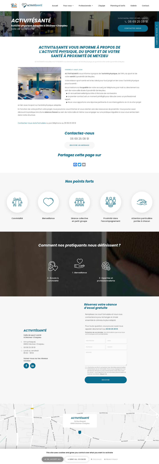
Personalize (97, 459)
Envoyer (106, 380)
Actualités (49, 62)
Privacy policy (112, 459)
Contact (145, 6)
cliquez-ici (103, 374)
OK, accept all (53, 459)
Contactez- (132, 28)
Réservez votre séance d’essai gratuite (100, 306)
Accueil (55, 6)
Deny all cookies (77, 459)
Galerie (133, 6)
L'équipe (101, 6)
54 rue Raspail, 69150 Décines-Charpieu (133, 18)
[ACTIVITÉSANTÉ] (25, 5)
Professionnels (85, 6)
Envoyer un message (79, 145)
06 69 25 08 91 (138, 22)
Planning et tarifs (117, 6)
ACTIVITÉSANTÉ (39, 62)
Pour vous (67, 6)
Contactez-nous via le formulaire (32, 123)
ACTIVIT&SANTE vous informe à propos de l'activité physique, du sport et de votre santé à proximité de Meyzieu (88, 62)
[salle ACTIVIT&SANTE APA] (39, 83)
